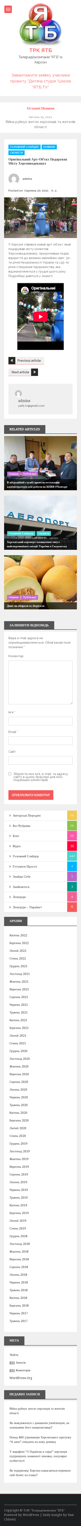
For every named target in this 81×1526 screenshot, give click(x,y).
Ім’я (11, 712)
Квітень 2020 (18, 1112)
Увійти (14, 1355)
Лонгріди (19, 897)
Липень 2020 (18, 1089)
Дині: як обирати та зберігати (25, 605)
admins (27, 178)
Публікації (29, 473)
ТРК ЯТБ (40, 50)
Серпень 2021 (19, 997)
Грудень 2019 (18, 1143)
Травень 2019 (19, 1197)
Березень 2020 (19, 1120)
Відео (17, 846)
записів (18, 1362)
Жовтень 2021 (19, 981)
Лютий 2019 (18, 1220)
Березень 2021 (19, 1028)
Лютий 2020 (18, 1128)
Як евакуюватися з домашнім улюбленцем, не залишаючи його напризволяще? (39, 1425)
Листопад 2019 (20, 1151)
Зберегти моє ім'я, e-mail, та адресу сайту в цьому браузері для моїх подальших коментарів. (40, 776)
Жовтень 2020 (19, 1066)
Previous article (29, 360)
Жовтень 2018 (19, 1251)
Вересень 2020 (19, 1074)
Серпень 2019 (19, 1174)
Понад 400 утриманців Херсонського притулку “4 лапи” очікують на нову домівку (40, 1440)
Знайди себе (22, 876)
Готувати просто (25, 866)
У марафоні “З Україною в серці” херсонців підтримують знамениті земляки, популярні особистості (38, 1456)
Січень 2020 (18, 1136)
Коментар (16, 656)
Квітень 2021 (18, 1020)
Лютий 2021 (18, 1035)
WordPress (31, 1515)
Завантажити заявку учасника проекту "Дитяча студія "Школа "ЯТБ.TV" (40, 81)
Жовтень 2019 (19, 1159)
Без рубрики (21, 826)
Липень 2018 (18, 1274)
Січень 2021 (18, 1043)
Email (13, 732)
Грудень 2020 (18, 1051)
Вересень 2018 (19, 1259)
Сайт (12, 751)
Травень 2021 (19, 1012)
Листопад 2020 (20, 1058)
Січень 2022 (18, 958)
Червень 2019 (19, 1190)
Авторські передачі (27, 815)
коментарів (20, 1370)
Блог (16, 836)
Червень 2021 (19, 1004)
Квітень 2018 (18, 1298)
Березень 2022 (19, 943)
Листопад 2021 (20, 974)
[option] (40, 122)
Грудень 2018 (18, 1236)
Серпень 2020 (19, 1082)
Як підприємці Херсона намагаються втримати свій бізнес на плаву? (40, 1473)
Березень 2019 (19, 1213)
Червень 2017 (19, 1313)
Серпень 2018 (19, 1267)
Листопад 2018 (20, 1244)
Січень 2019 (18, 1228)
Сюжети (16, 152)
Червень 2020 (19, 1097)
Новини (49, 146)
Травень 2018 (19, 1290)
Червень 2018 (19, 1282)
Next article (20, 372)
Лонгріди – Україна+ (27, 907)
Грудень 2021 (18, 966)
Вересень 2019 (19, 1166)
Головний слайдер (24, 146)
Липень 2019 (18, 1182)
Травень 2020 (19, 1105)
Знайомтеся (21, 887)
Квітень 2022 (18, 935)
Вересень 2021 (19, 989)
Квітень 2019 (18, 1205)
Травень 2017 (19, 1321)
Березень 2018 (19, 1305)
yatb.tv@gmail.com (31, 405)
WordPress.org (21, 1378)
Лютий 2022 (18, 950)
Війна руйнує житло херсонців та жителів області (37, 1411)
